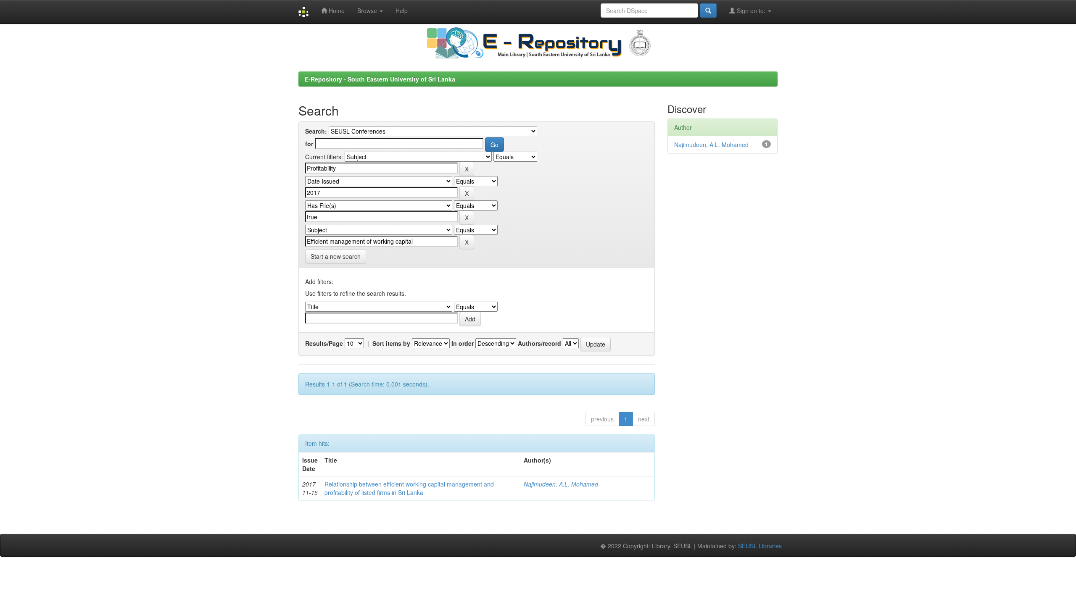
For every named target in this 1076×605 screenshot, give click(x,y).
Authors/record (539, 343)
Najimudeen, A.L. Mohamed (561, 484)
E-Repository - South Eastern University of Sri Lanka (380, 79)
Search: (316, 131)
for (309, 143)
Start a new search (336, 256)
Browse (368, 10)
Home (336, 10)
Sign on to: (751, 10)
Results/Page (324, 343)
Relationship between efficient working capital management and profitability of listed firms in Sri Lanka (409, 488)
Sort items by (391, 343)
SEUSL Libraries (760, 546)
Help (402, 10)
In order (462, 343)
